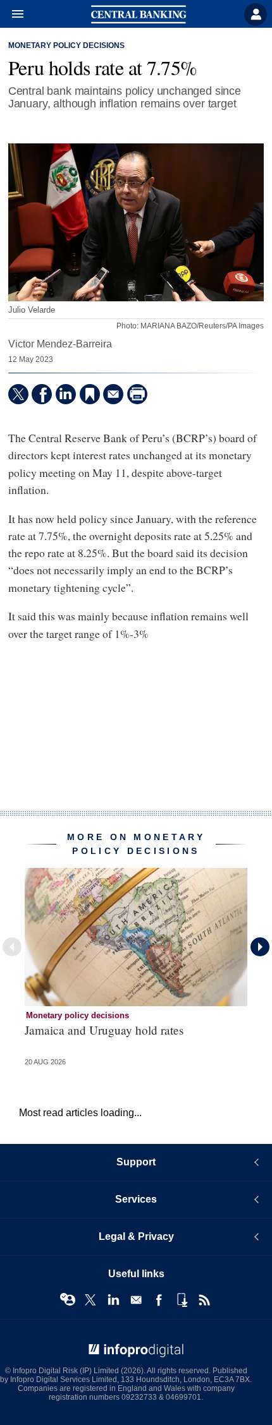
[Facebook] (42, 394)
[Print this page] (137, 394)
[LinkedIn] (66, 394)
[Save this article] (90, 394)
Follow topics (67, 1300)
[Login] (255, 14)
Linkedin (113, 1300)
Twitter (90, 1300)
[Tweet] (18, 394)
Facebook (158, 1300)
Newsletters (136, 1300)
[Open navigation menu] (12, 15)
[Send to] (113, 394)
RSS (204, 1300)
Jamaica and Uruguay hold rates (104, 1030)
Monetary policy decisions (66, 45)
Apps (181, 1300)
